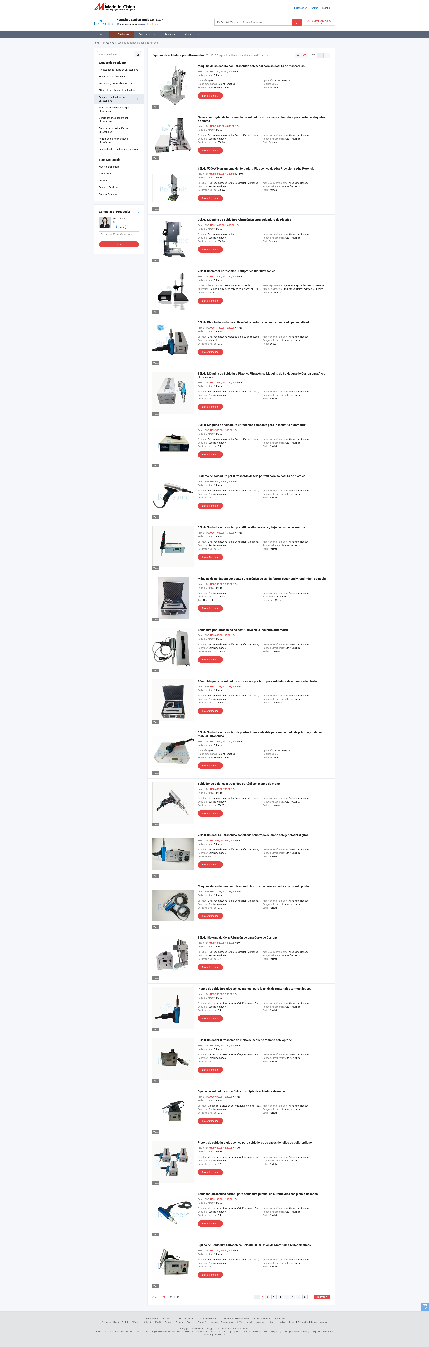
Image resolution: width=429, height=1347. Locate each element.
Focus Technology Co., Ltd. (208, 1328)
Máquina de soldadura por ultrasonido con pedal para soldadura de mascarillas (251, 66)
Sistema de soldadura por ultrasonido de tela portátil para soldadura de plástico (251, 476)
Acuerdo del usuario (185, 1318)
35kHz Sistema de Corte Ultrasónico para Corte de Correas (238, 937)
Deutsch (190, 1322)
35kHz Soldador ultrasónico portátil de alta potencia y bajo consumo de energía (251, 527)
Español (179, 1322)
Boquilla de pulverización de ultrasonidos (113, 130)
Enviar (119, 244)
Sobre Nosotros (147, 34)
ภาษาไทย (281, 1322)
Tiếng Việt (303, 1322)
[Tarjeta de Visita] (137, 212)
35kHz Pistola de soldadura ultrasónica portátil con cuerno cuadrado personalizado (254, 322)
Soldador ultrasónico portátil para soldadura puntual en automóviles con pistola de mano (258, 1194)
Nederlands (261, 1322)
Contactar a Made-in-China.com (235, 1318)
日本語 (158, 1322)
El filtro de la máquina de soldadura (117, 90)
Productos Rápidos (261, 1318)
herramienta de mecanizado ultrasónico (113, 140)
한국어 (240, 1322)
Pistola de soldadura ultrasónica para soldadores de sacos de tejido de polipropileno (255, 1142)
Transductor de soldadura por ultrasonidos (114, 109)
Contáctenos (192, 34)
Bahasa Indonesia (319, 1322)
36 (171, 1297)
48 (178, 1297)
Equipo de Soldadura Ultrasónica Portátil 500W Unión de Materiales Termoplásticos (254, 1245)
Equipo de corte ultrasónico (113, 76)
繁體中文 (147, 1322)
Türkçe (292, 1322)
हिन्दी (271, 1322)
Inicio (101, 34)
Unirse (314, 7)
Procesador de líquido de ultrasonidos (118, 69)
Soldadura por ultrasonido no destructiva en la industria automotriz (243, 630)
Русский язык (227, 1322)
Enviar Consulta (210, 95)
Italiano (214, 1322)
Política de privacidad (207, 1318)
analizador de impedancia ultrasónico (118, 149)
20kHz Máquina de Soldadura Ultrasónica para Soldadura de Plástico (244, 219)
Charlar (121, 227)
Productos (123, 34)
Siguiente (320, 1296)
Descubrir (170, 34)
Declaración (167, 1318)
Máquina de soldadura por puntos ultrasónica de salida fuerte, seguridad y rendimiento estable (262, 578)
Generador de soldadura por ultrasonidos (113, 119)
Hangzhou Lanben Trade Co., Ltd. (138, 19)
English (125, 1322)
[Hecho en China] (115, 7)
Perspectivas (279, 1318)
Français (168, 1322)
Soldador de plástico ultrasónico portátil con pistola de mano (239, 783)
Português (202, 1322)
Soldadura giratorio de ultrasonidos (117, 83)
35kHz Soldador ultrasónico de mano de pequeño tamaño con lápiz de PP (247, 1040)
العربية (249, 1322)
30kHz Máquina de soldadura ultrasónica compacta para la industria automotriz (252, 425)
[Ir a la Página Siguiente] (327, 55)
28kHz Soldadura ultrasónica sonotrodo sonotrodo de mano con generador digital (253, 835)
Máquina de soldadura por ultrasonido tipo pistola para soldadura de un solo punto (253, 886)
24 (163, 1297)
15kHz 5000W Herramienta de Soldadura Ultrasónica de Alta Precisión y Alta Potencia (256, 168)
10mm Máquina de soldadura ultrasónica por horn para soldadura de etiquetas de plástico (258, 681)
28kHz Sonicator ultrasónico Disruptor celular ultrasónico (236, 271)
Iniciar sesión (300, 7)
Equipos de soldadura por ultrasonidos (112, 98)
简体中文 (136, 1322)
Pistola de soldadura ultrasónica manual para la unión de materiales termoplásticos (254, 988)
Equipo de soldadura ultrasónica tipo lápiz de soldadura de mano (241, 1091)
